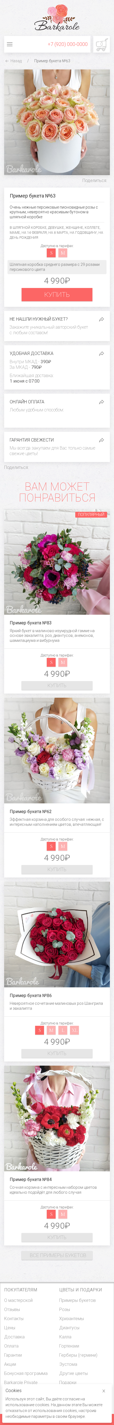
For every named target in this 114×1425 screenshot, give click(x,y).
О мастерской (18, 1300)
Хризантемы (71, 1318)
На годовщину (83, 233)
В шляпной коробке (28, 228)
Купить (57, 295)
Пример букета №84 (31, 1179)
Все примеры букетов (58, 1255)
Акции (10, 1364)
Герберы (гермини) (78, 1355)
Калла (65, 1337)
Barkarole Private (21, 1382)
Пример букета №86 (31, 995)
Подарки (67, 1382)
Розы (64, 1309)
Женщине (74, 228)
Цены (9, 1327)
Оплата (11, 1346)
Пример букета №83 (31, 622)
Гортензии (69, 1346)
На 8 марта (58, 233)
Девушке (56, 228)
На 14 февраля (34, 233)
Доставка (14, 1337)
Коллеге (92, 228)
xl (74, 1030)
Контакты (14, 1318)
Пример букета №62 (31, 811)
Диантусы (69, 1327)
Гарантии (13, 1355)
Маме (15, 233)
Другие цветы (73, 1373)
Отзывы (12, 1309)
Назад (16, 61)
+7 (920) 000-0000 (68, 44)
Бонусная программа (26, 1373)
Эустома (68, 1364)
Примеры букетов (77, 1300)
